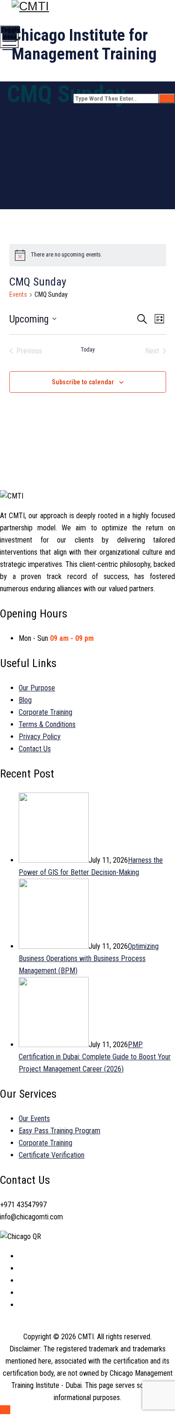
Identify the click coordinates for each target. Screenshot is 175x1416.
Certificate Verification (51, 1155)
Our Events (34, 1118)
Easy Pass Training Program (59, 1130)
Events (18, 294)
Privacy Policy (40, 736)
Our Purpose (37, 687)
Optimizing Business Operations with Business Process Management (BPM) (89, 958)
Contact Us (35, 748)
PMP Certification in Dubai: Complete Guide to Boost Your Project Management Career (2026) (95, 1056)
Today (88, 349)
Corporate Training (45, 712)
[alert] (87, 255)
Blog (25, 700)
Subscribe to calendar (83, 382)
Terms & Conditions (47, 724)
